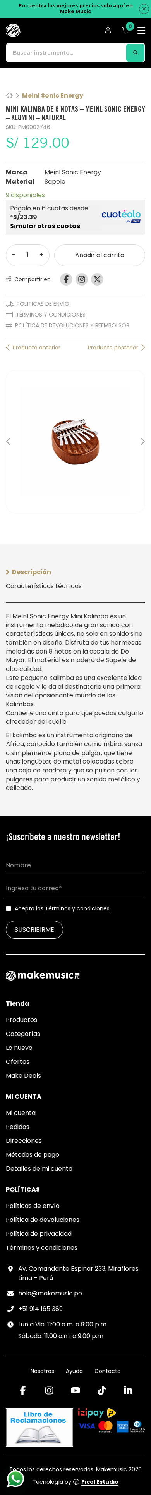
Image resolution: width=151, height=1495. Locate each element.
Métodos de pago (32, 1154)
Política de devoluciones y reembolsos (72, 325)
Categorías (23, 1033)
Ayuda (74, 1371)
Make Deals (23, 1075)
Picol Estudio (99, 1482)
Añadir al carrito (99, 255)
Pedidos (17, 1126)
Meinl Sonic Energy (52, 95)
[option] (75, 441)
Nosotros (42, 1371)
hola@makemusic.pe (50, 1293)
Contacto (107, 1371)
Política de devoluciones (42, 1219)
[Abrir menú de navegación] (141, 30)
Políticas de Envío (43, 304)
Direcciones (24, 1140)
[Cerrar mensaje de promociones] (144, 9)
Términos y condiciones (51, 314)
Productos (21, 1019)
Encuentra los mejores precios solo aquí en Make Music (76, 8)
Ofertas (17, 1061)
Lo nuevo (19, 1047)
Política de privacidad (39, 1233)
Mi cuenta (21, 1112)
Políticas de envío (33, 1205)
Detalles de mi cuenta (39, 1168)
